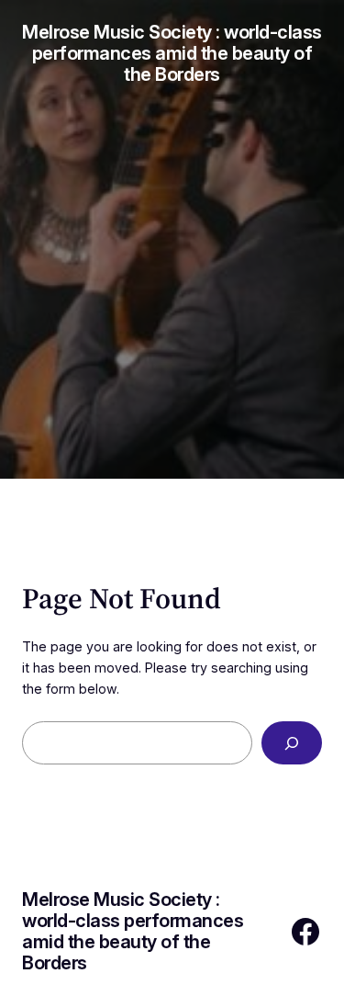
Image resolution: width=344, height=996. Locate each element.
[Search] (291, 742)
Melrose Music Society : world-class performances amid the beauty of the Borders (172, 53)
